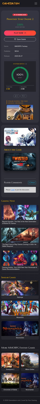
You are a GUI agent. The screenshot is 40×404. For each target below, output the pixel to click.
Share (33, 182)
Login (13, 190)
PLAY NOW (19, 33)
